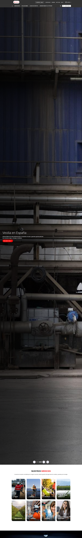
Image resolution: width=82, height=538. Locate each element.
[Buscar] (61, 6)
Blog (62, 2)
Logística (33, 511)
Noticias (58, 2)
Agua (18, 489)
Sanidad (48, 511)
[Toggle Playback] (47, 462)
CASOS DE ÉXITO (34, 5)
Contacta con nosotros (63, 511)
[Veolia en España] (16, 2)
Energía (33, 489)
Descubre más (7, 241)
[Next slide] (44, 462)
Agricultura (18, 511)
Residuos (48, 489)
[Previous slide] (34, 462)
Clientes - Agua (39, 2)
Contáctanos (67, 5)
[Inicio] (12, 6)
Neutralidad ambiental (63, 489)
